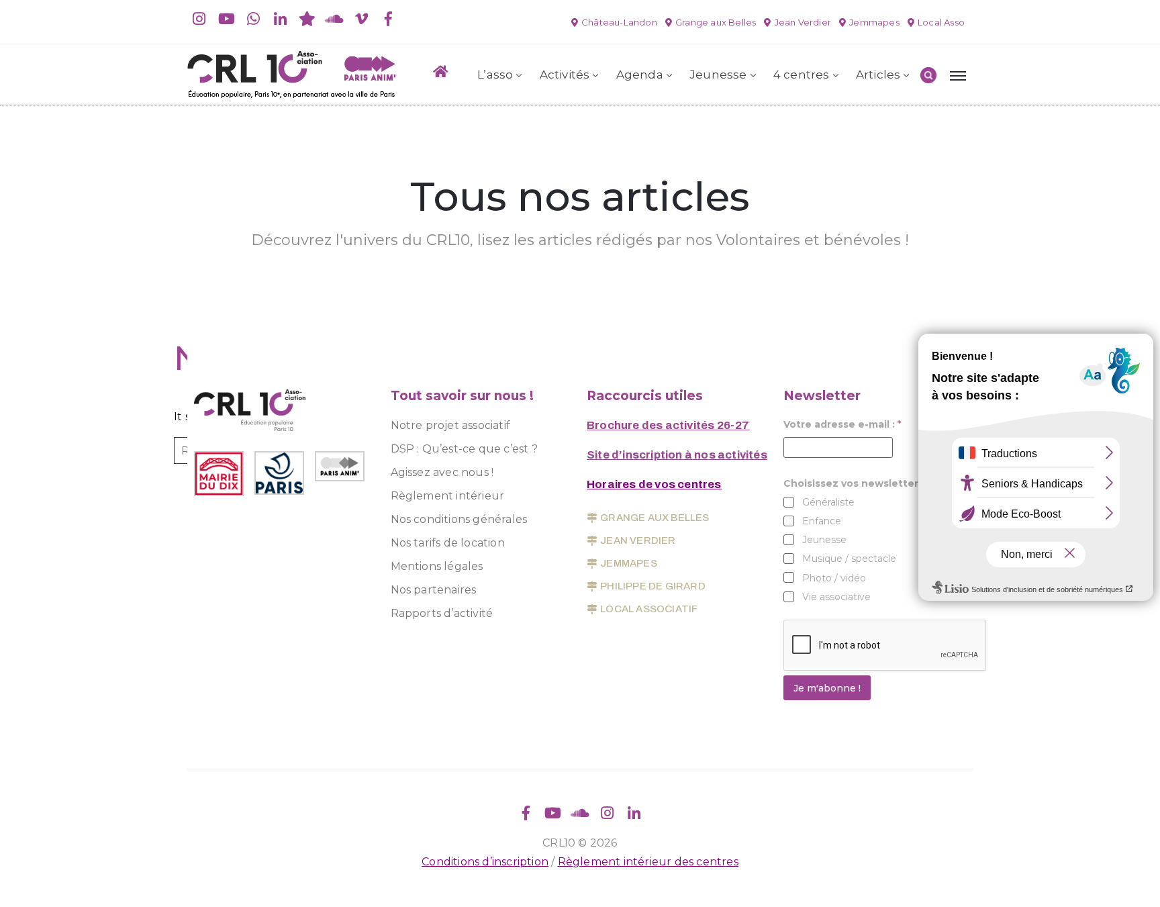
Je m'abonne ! (827, 688)
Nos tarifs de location (448, 542)
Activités (565, 74)
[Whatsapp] (253, 19)
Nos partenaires (434, 589)
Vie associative (836, 597)
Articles (878, 74)
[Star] (307, 19)
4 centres (801, 74)
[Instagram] (199, 19)
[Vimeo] (361, 19)
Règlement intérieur (448, 495)
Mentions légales (437, 566)
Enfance (821, 521)
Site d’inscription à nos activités (677, 454)
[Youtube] (226, 19)
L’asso (495, 74)
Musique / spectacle (849, 559)
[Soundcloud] (334, 19)
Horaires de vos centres (654, 484)
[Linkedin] (281, 19)
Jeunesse (718, 74)
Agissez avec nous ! (442, 472)
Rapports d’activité (442, 613)
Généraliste (828, 502)
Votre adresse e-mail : (842, 424)
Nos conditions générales (459, 519)
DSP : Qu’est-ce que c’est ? (464, 448)
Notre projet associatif (451, 425)
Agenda (639, 74)
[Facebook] (388, 19)
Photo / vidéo (834, 578)
